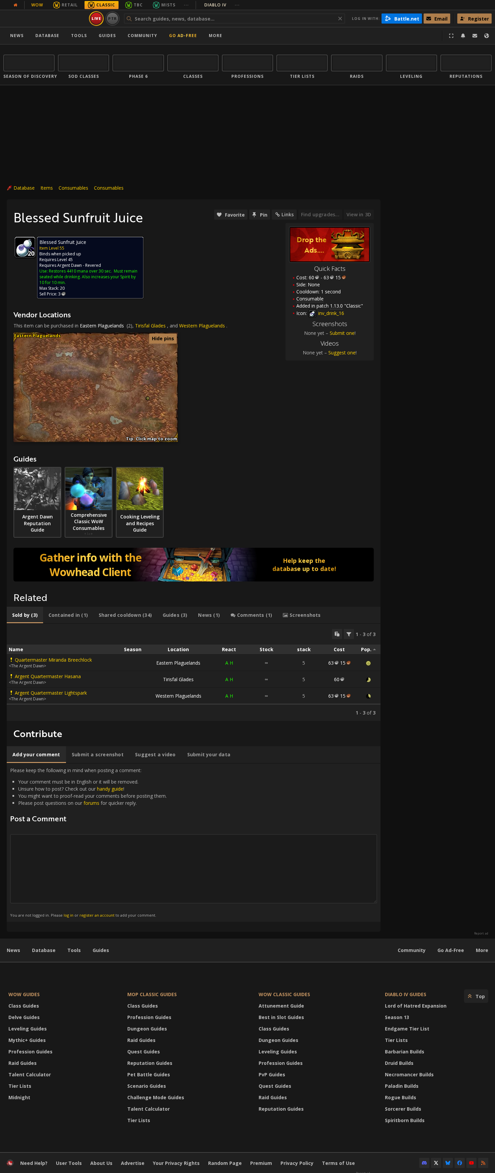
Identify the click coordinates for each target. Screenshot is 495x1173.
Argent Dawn (69, 265)
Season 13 (397, 1017)
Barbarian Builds (404, 1051)
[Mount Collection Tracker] (193, 564)
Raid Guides (22, 1063)
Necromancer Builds (409, 1074)
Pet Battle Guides (148, 1074)
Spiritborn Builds (405, 1120)
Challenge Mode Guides (155, 1097)
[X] (436, 1163)
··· (186, 5)
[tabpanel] (194, 672)
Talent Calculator (29, 1074)
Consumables (73, 188)
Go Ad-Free (183, 35)
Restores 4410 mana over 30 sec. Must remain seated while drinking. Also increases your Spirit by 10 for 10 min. (88, 276)
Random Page (225, 1163)
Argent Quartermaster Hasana (48, 676)
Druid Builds (399, 1063)
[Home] (45, 18)
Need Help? (33, 1163)
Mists (168, 5)
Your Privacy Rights (176, 1163)
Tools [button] (79, 35)
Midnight (19, 1097)
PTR (112, 18)
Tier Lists (19, 1086)
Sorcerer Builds (403, 1109)
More (482, 950)
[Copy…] (337, 634)
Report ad (481, 933)
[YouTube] (471, 1163)
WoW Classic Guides (284, 994)
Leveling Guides (27, 1028)
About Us (101, 1163)
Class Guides (23, 1006)
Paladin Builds (402, 1086)
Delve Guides (24, 1017)
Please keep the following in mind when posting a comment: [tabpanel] (88, 842)
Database (47, 35)
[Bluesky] (448, 1163)
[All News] (15, 5)
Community (142, 35)
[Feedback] (475, 36)
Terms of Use (338, 1163)
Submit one (342, 333)
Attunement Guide (281, 1006)
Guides (107, 35)
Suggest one (342, 352)
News (17, 35)
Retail (70, 5)
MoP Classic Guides (152, 994)
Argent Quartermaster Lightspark (51, 693)
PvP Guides (272, 1074)
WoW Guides (24, 994)
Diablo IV (222, 5)
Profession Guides (30, 1051)
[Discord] (424, 1163)
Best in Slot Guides (281, 1017)
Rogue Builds (400, 1097)
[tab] (25, 615)
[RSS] (483, 1163)
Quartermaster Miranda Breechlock (53, 660)
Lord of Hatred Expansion (416, 1006)
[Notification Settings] (463, 36)
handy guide (110, 789)
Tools (74, 950)
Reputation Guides (149, 1063)
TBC (138, 5)
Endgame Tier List (407, 1028)
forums (91, 803)
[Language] (487, 36)
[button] (148, 398)
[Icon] (24, 247)
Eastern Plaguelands (102, 325)
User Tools (69, 1163)
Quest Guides (143, 1051)
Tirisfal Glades (150, 325)
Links (288, 214)
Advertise (132, 1163)
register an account (96, 915)
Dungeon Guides (147, 1028)
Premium (261, 1163)
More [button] (215, 35)
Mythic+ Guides (27, 1040)
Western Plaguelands (202, 325)
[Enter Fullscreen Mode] (451, 36)
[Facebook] (460, 1163)
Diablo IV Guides (405, 994)
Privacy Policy (297, 1163)
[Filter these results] (349, 634)
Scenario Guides (146, 1086)
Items (46, 188)
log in (68, 915)
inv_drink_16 (330, 313)
